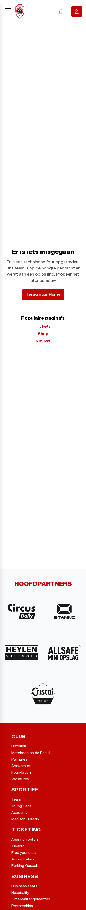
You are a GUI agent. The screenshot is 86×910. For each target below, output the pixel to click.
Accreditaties (22, 859)
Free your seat (23, 853)
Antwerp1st (21, 766)
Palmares (19, 759)
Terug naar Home (43, 294)
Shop (60, 11)
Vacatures (20, 779)
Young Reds (21, 806)
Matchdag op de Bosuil (30, 753)
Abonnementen (24, 840)
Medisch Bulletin (25, 819)
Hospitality (20, 893)
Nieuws (43, 341)
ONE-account (76, 11)
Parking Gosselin (25, 866)
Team (16, 799)
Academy (19, 813)
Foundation (21, 772)
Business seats (24, 886)
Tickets (43, 326)
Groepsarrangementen (30, 899)
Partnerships (22, 906)
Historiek (18, 746)
